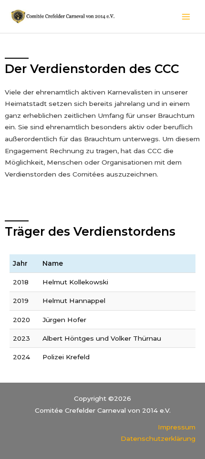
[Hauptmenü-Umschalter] (186, 16)
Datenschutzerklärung (158, 438)
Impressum (176, 427)
